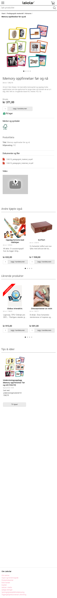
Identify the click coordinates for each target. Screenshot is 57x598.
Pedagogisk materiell (15, 13)
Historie (28, 13)
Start (3, 13)
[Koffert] (42, 227)
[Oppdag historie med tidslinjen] (15, 227)
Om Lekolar (5, 575)
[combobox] (28, 8)
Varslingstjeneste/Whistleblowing (13, 592)
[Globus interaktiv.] (15, 296)
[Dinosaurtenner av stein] (42, 296)
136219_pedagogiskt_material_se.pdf (19, 159)
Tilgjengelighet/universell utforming (14, 595)
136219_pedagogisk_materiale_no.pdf (19, 163)
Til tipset (14, 404)
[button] (23, 71)
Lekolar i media (7, 587)
